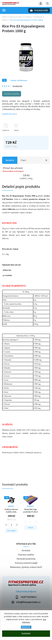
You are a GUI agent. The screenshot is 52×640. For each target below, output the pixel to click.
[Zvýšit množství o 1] (17, 525)
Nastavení (26, 627)
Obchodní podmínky (26, 558)
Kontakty (26, 550)
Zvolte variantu (11, 93)
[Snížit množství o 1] (6, 525)
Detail (30, 527)
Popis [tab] (23, 160)
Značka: (18, 80)
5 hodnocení (17, 86)
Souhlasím (26, 633)
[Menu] (4, 10)
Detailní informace (9, 114)
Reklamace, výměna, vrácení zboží (26, 567)
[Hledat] (47, 3)
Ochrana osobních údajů (26, 563)
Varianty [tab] (10, 160)
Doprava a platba (26, 554)
